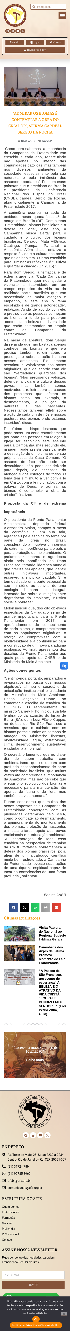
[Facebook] (7, 31)
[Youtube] (17, 31)
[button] (62, 15)
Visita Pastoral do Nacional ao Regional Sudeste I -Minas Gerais (52, 933)
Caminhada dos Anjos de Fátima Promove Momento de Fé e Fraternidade (52, 955)
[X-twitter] (22, 31)
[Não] (64, 1314)
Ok (36, 1319)
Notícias (47, 141)
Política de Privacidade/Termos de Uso (36, 1325)
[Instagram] (12, 31)
